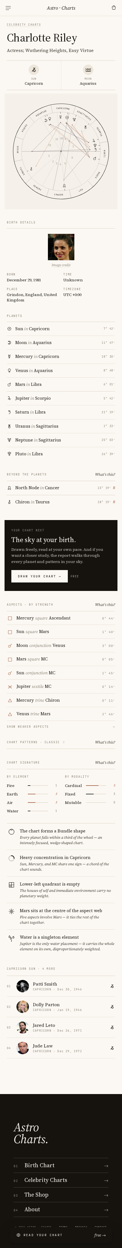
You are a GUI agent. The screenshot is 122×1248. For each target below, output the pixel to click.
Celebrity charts (24, 25)
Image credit (61, 265)
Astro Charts (61, 8)
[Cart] (113, 7)
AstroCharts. (31, 1133)
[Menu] (8, 8)
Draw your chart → (39, 576)
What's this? (105, 474)
